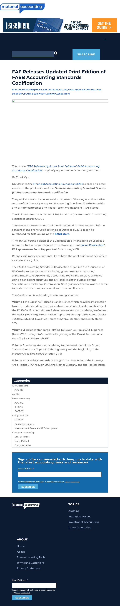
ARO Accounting (20, 385)
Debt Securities (22, 436)
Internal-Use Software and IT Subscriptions (36, 428)
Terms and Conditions (31, 562)
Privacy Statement (29, 568)
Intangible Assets (20, 415)
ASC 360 (63, 89)
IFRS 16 (19, 407)
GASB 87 (19, 411)
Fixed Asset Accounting (81, 89)
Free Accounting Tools (31, 557)
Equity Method (22, 441)
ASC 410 (19, 390)
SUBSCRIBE (86, 54)
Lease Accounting (21, 398)
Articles (53, 89)
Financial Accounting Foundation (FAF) (58, 183)
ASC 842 (19, 402)
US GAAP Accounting (58, 94)
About (21, 551)
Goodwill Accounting (24, 424)
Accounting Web (24, 89)
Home (21, 546)
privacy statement (71, 482)
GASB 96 (19, 419)
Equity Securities (23, 445)
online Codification (92, 245)
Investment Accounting (23, 432)
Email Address (26, 468)
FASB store (62, 234)
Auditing (16, 394)
